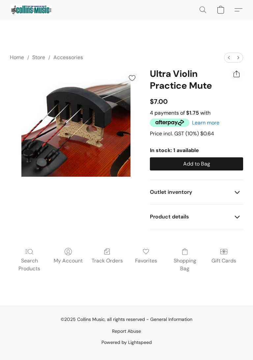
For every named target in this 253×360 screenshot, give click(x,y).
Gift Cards (223, 260)
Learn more (205, 122)
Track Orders (107, 260)
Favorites (146, 260)
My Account (68, 260)
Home (17, 57)
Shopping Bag (185, 264)
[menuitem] (229, 57)
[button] (31, 9)
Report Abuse (126, 331)
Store (38, 57)
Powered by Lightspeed (126, 342)
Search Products (29, 264)
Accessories (68, 57)
